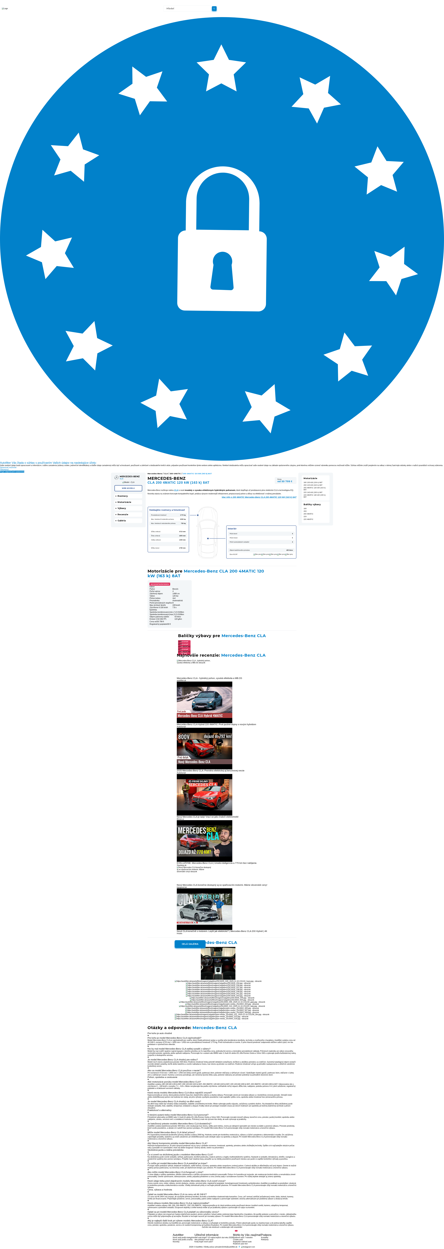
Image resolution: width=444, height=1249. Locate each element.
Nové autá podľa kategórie (183, 1237)
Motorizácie (124, 502)
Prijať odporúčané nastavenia (12, 472)
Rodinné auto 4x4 (240, 1244)
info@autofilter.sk (230, 1247)
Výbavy (122, 508)
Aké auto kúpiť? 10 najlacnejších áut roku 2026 (213, 1237)
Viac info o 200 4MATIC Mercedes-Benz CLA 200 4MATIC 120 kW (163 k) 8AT (259, 497)
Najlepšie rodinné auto (242, 1242)
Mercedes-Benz (155, 474)
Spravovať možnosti (8, 467)
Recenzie (123, 514)
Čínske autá (238, 1240)
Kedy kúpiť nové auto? (203, 1242)
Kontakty (264, 1237)
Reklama (264, 1240)
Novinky (176, 1242)
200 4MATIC (175, 474)
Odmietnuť (4, 470)
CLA (166, 474)
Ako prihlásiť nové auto (203, 1240)
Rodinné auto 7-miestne (243, 1237)
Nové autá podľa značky (183, 1240)
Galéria (122, 520)
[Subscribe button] (236, 1231)
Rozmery (123, 496)
